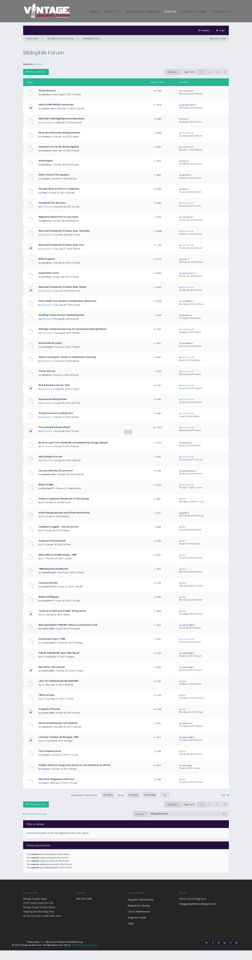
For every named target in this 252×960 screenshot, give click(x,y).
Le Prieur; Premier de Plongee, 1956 (58, 737)
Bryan (184, 118)
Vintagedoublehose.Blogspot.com (198, 903)
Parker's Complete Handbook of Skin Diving (64, 499)
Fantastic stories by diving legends (59, 147)
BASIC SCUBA (46, 485)
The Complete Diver (50, 751)
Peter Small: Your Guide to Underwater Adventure (67, 301)
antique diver (49, 108)
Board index (32, 38)
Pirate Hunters (47, 90)
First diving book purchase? (55, 427)
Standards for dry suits (52, 203)
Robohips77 (48, 488)
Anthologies (46, 161)
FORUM (170, 11)
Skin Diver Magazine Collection (56, 779)
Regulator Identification (141, 899)
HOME (95, 11)
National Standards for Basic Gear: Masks (63, 287)
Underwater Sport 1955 (52, 639)
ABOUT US (112, 11)
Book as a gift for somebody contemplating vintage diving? (73, 442)
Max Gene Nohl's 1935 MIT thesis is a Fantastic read (68, 625)
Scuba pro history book (52, 541)
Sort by (120, 795)
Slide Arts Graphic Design (84, 944)
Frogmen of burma (49, 709)
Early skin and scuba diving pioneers (59, 133)
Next (223, 795)
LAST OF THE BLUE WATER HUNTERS (59, 681)
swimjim (46, 178)
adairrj (45, 782)
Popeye (46, 754)
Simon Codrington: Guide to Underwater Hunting (67, 357)
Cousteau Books (48, 583)
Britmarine (38, 64)
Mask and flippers (49, 597)
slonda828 (186, 301)
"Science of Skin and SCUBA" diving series (62, 611)
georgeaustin (188, 104)
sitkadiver (47, 726)
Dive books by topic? (50, 343)
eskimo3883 (48, 628)
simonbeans (48, 122)
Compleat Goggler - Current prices (58, 527)
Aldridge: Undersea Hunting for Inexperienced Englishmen (72, 329)
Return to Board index (36, 814)
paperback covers (49, 273)
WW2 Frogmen (47, 259)
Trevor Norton (47, 371)
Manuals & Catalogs (139, 905)
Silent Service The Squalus (54, 175)
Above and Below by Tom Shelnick (58, 723)
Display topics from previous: (84, 795)
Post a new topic (37, 71)
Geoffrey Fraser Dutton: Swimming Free (61, 315)
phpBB (43, 941)
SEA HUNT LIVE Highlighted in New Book (61, 118)
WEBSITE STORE (194, 11)
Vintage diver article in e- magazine (59, 189)
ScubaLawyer (49, 642)
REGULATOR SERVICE (142, 11)
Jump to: (140, 814)
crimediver (187, 90)
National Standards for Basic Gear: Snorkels (64, 231)
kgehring (46, 220)
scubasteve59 (49, 586)
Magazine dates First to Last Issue (58, 217)
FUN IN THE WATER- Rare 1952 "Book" (59, 653)
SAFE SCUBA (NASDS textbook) (56, 104)
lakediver (46, 94)
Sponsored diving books (53, 399)
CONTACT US (221, 11)
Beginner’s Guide (137, 917)
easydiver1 (47, 600)
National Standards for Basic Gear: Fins (61, 245)
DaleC (45, 192)
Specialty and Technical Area (60, 38)
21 (43, 502)
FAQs (131, 923)
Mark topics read (217, 38)
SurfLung (186, 765)
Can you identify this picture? (56, 470)
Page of (189, 72)
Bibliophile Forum (91, 38)
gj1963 (185, 513)
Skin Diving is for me (50, 456)
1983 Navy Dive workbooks (53, 569)
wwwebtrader (49, 474)
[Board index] (46, 10)
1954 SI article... (47, 695)
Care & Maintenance (139, 911)
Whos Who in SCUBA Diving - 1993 (57, 555)
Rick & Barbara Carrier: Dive (54, 385)
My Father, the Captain (52, 667)
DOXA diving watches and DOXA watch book (64, 513)
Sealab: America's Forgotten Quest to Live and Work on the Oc (75, 765)
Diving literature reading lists (56, 413)
